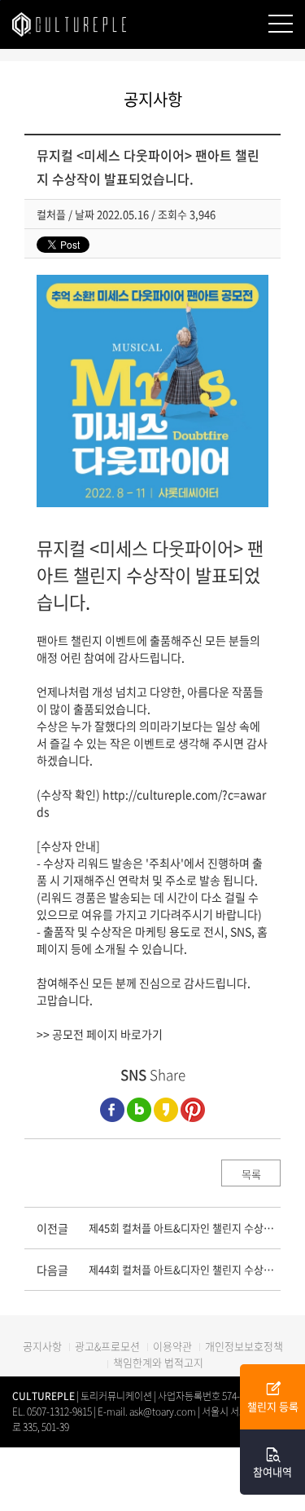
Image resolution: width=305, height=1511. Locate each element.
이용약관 (172, 1346)
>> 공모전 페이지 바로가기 (100, 1034)
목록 (251, 1174)
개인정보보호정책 (244, 1346)
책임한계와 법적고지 (158, 1362)
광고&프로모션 (107, 1346)
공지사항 (42, 1346)
